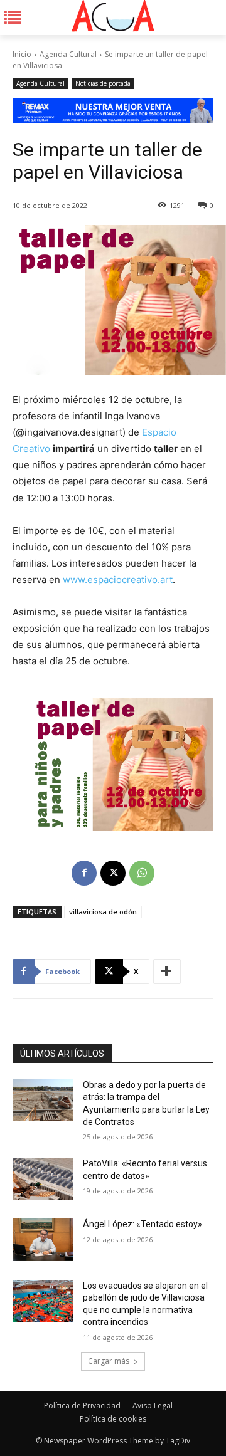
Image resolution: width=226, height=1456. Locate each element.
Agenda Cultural (68, 54)
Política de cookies (113, 1418)
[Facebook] (84, 873)
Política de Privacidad (82, 1405)
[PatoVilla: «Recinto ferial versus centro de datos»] (43, 1179)
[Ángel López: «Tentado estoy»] (43, 1239)
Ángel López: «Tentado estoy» (142, 1224)
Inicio (22, 54)
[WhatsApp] (141, 873)
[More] (167, 971)
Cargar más (108, 1361)
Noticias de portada (103, 83)
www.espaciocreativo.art (118, 579)
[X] (113, 873)
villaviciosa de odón (103, 911)
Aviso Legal (152, 1405)
